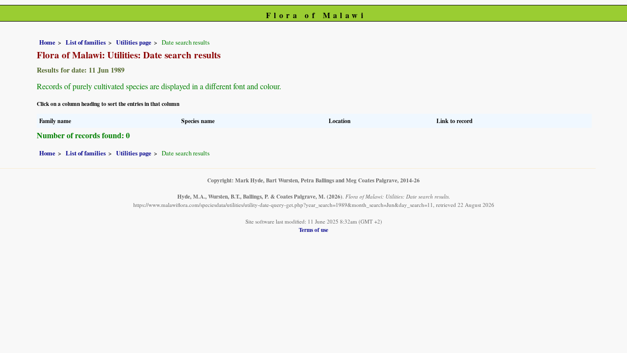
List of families (86, 42)
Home (47, 42)
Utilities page (133, 42)
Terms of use (313, 230)
